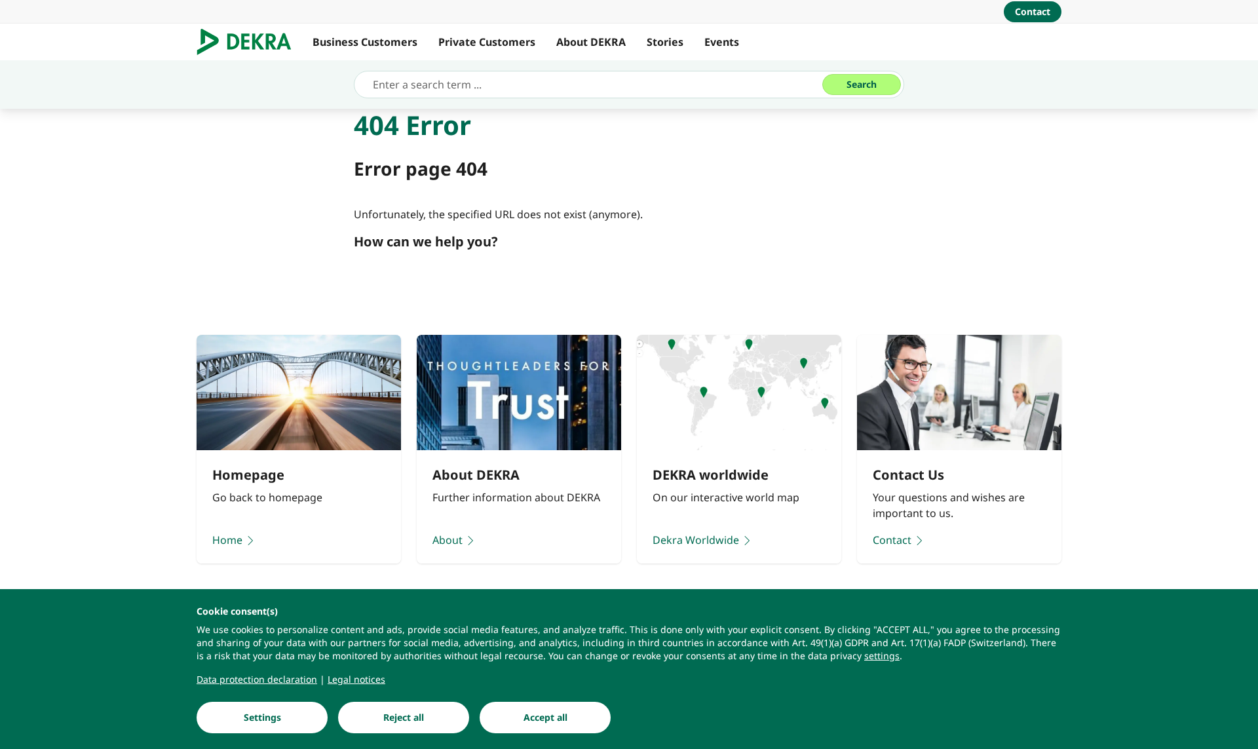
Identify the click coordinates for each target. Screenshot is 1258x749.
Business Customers (365, 42)
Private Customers (486, 42)
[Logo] (249, 42)
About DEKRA (591, 42)
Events (721, 42)
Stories (665, 42)
